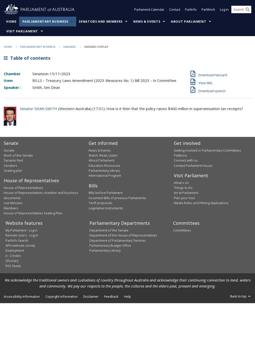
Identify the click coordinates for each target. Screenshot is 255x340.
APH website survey (20, 245)
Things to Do (183, 187)
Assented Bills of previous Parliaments (117, 198)
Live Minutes (13, 203)
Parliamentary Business (45, 21)
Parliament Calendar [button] (149, 9)
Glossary (11, 260)
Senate (9, 150)
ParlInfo (191, 9)
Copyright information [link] (61, 296)
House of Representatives (23, 187)
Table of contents (29, 58)
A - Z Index (13, 255)
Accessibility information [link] (22, 296)
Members (11, 208)
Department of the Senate (108, 230)
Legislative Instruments (106, 208)
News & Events (146, 21)
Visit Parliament (22, 31)
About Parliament (188, 21)
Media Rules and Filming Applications (201, 203)
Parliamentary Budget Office (110, 245)
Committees (182, 230)
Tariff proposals (100, 203)
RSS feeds (13, 266)
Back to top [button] (238, 296)
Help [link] (127, 296)
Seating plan (13, 170)
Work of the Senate (18, 155)
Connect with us (186, 160)
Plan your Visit (184, 198)
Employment (14, 250)
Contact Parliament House (193, 165)
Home (11, 21)
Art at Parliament (186, 192)
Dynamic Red (13, 160)
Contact (174, 9)
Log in (224, 9)
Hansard (69, 47)
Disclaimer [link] (91, 296)
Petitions (180, 155)
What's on (181, 182)
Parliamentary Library (104, 170)
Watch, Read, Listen (103, 155)
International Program (105, 175)
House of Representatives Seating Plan (33, 213)
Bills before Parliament (106, 192)
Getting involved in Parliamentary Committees (207, 150)
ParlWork (208, 9)
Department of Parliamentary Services (117, 240)
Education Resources (104, 165)
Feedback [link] (111, 296)
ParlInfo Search (16, 240)
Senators (10, 165)
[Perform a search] (247, 9)
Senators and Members (101, 21)
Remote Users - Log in (21, 235)
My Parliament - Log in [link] (21, 230)
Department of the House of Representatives (123, 235)
